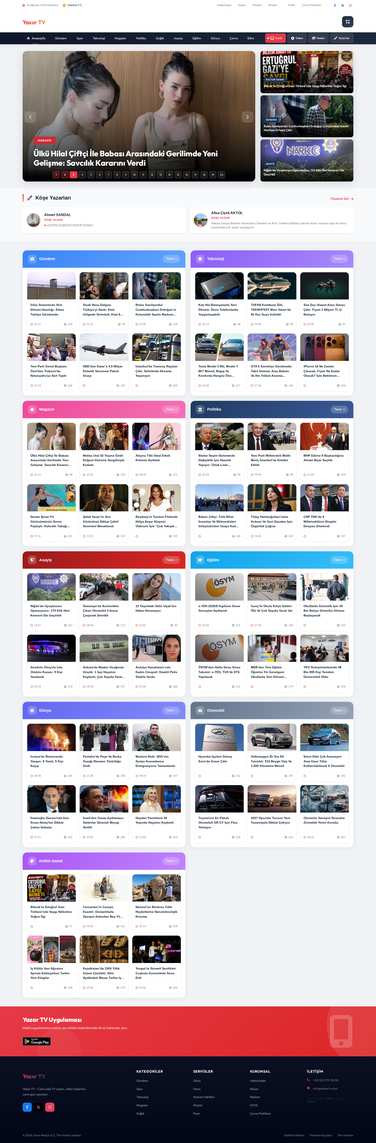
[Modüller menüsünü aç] (347, 21)
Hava (196, 1089)
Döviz (197, 1081)
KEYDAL (329, 1098)
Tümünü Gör (339, 198)
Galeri (321, 38)
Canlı (278, 38)
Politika (141, 38)
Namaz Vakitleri (204, 1097)
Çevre (234, 38)
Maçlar (198, 1105)
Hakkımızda (224, 5)
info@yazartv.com (325, 1088)
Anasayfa (38, 38)
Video (299, 38)
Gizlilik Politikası (294, 1135)
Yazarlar (344, 38)
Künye (242, 5)
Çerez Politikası (311, 5)
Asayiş (178, 38)
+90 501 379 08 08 (325, 1080)
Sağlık (160, 38)
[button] (247, 117)
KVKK (291, 5)
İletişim (273, 5)
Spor (80, 38)
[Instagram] (350, 5)
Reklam (257, 5)
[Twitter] (342, 5)
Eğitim (197, 38)
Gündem (61, 38)
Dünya (215, 38)
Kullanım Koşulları (321, 1135)
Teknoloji (99, 38)
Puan (196, 1113)
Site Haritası (345, 1135)
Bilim (250, 38)
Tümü (170, 258)
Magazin (120, 38)
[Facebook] (335, 5)
